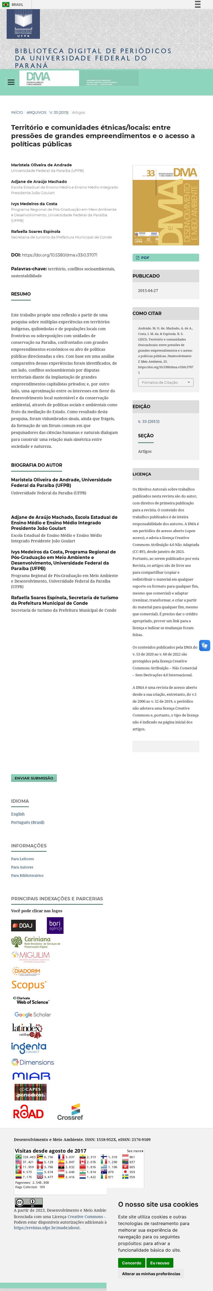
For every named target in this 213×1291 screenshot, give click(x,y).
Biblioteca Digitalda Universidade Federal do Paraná (93, 58)
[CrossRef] (70, 1111)
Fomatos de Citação (160, 382)
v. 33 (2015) (59, 112)
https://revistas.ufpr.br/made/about (47, 1227)
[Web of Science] (31, 999)
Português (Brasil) (27, 822)
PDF (144, 257)
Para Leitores (22, 858)
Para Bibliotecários (27, 875)
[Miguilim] (30, 956)
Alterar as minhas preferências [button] (151, 1273)
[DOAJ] (23, 925)
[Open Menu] (11, 82)
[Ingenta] (28, 1048)
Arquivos (36, 112)
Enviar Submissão (34, 778)
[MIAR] (32, 1075)
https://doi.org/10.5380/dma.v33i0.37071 (59, 255)
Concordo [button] (131, 1262)
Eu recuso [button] (159, 1262)
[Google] (33, 1014)
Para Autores (22, 867)
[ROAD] (28, 1111)
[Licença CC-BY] (29, 1202)
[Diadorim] (26, 971)
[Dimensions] (32, 1062)
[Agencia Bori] (55, 925)
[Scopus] (29, 985)
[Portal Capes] (30, 1091)
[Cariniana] (35, 942)
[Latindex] (27, 1031)
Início (17, 112)
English (18, 814)
